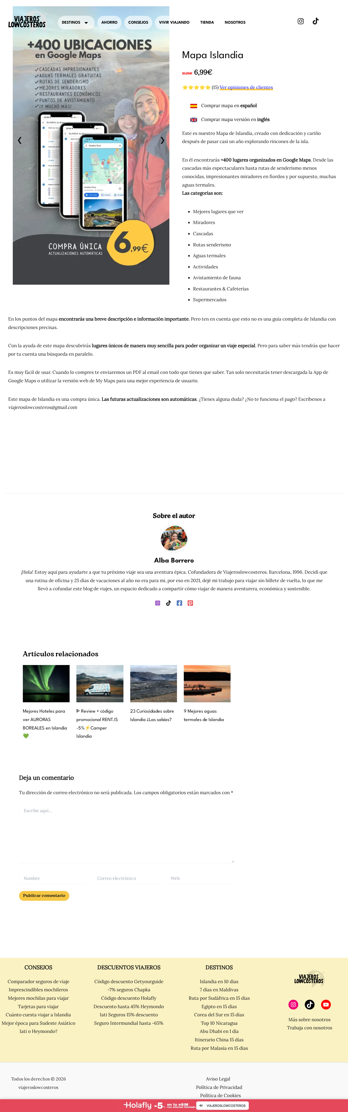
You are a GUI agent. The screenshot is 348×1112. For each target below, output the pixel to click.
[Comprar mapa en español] (223, 108)
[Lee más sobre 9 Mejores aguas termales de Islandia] (207, 683)
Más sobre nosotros (309, 1020)
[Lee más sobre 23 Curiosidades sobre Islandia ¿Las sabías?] (153, 683)
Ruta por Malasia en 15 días (219, 1048)
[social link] (300, 21)
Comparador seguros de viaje (38, 981)
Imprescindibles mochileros (38, 990)
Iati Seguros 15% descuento (129, 1015)
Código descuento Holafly (128, 998)
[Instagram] (157, 603)
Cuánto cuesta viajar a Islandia (38, 1015)
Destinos (71, 22)
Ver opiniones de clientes (246, 87)
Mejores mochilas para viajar (38, 998)
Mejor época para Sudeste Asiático (38, 1023)
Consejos (138, 22)
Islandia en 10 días (219, 981)
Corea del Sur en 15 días (219, 1015)
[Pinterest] (190, 603)
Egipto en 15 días (219, 1007)
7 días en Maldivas (219, 990)
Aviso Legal (218, 1079)
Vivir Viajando (174, 22)
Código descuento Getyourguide (128, 981)
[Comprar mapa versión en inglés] (230, 119)
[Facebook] (179, 603)
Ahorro (109, 22)
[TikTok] (168, 603)
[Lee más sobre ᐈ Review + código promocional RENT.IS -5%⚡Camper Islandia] (99, 683)
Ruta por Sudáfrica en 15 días (219, 998)
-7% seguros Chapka (128, 990)
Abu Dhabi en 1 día (219, 1031)
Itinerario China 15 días (219, 1040)
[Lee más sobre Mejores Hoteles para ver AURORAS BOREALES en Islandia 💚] (46, 683)
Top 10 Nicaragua (219, 1023)
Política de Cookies (220, 1095)
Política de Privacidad (219, 1087)
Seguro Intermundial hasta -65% (128, 1023)
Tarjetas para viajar (38, 1007)
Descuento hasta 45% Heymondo (129, 1007)
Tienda (207, 22)
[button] (20, 140)
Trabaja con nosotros (309, 1028)
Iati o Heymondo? (38, 1031)
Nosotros (235, 22)
